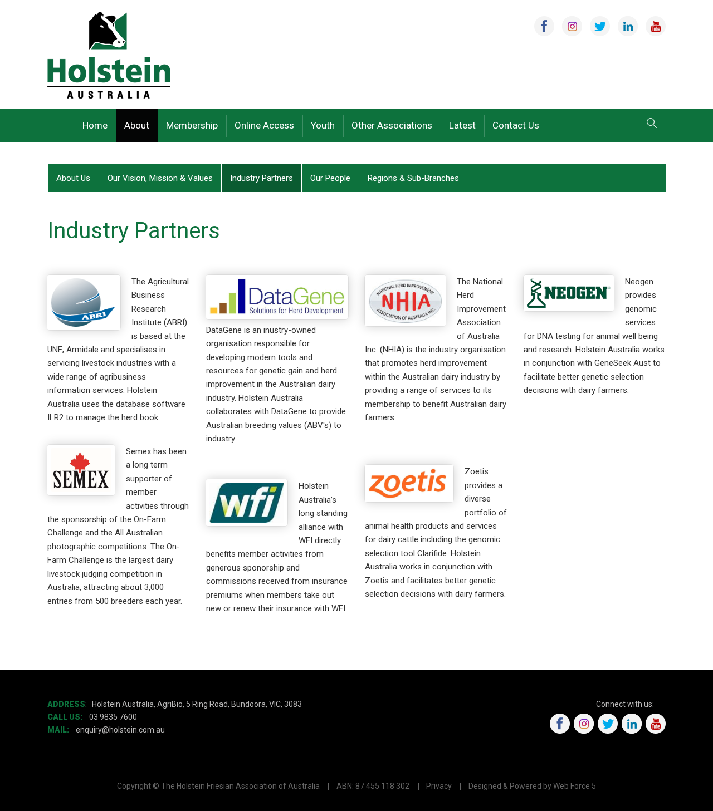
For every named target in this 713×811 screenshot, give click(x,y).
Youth (323, 125)
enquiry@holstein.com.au (121, 729)
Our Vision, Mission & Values (160, 178)
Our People (330, 178)
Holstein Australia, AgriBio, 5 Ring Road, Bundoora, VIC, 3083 (197, 704)
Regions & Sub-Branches (413, 178)
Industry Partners (261, 178)
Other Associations (391, 125)
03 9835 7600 (113, 716)
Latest (462, 125)
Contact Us (515, 125)
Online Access (264, 125)
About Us (73, 178)
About (136, 125)
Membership (192, 125)
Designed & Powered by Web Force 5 (532, 785)
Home (95, 125)
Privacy (439, 785)
